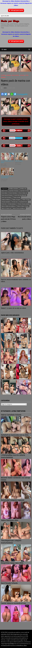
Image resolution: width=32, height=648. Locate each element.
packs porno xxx (23, 193)
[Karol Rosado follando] (16, 593)
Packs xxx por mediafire (20, 195)
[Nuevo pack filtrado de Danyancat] (23, 325)
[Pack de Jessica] (21, 156)
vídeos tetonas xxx (6, 208)
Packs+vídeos (15, 75)
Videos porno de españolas (9, 206)
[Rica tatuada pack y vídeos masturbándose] (7, 171)
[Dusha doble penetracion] (23, 387)
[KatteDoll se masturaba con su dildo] (16, 445)
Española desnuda (13, 188)
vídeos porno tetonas (23, 206)
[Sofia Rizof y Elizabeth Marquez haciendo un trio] (8, 356)
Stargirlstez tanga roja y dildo (12, 563)
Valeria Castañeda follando (11, 415)
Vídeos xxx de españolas (19, 208)
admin (5, 88)
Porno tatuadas (16, 199)
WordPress (20, 645)
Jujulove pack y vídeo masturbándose (12, 253)
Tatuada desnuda (6, 202)
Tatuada (22, 75)
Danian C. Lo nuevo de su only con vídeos (13, 308)
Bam (25, 645)
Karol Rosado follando (9, 583)
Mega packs (4, 191)
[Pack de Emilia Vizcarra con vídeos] (23, 356)
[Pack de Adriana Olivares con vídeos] (23, 340)
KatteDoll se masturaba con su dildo (15, 435)
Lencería (8, 75)
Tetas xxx (4, 204)
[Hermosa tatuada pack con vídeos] (7, 156)
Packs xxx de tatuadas (7, 195)
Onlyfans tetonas (24, 191)
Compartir (22, 94)
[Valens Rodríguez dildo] (16, 530)
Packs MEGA (4, 193)
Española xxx (23, 188)
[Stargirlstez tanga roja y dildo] (16, 573)
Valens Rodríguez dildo (9, 520)
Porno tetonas (26, 199)
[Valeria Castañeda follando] (16, 425)
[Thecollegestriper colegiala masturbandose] (16, 553)
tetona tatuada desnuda (23, 204)
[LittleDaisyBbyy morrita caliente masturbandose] (16, 467)
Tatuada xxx (15, 202)
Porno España (16, 197)
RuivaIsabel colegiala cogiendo (12, 500)
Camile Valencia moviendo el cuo (13, 603)
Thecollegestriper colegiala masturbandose (11, 541)
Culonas (3, 75)
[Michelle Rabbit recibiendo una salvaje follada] (16, 490)
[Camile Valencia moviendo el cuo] (16, 613)
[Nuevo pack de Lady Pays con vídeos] (23, 371)
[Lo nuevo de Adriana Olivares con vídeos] (8, 340)
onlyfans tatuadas (14, 191)
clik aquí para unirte (17, 10)
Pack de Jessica (19, 161)
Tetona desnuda (12, 204)
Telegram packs (23, 202)
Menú (5, 49)
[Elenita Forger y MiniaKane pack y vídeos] (8, 387)
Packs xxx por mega (7, 197)
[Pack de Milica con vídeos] (8, 371)
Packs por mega (13, 193)
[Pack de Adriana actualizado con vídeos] (8, 325)
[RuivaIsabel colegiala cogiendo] (16, 510)
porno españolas (6, 199)
